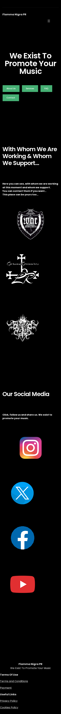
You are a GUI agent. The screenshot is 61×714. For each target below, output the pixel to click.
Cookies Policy (9, 707)
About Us (11, 88)
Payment (6, 688)
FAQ (46, 88)
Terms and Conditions (14, 681)
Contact (11, 97)
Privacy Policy (9, 701)
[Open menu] (49, 21)
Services (30, 88)
